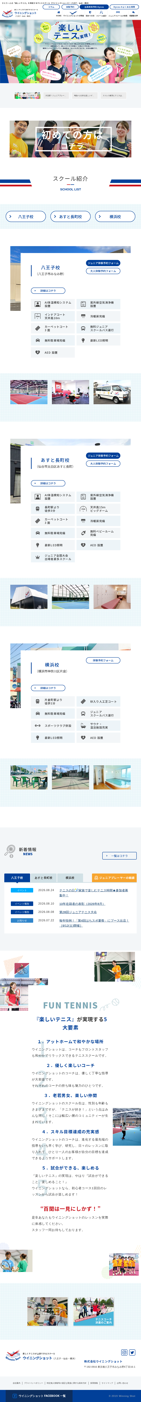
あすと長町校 (70, 216)
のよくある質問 (124, 6)
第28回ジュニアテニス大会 (78, 912)
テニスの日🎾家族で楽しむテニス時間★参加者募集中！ (93, 893)
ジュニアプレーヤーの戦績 (117, 878)
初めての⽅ (90, 15)
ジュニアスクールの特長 (118, 16)
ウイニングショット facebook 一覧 (42, 1396)
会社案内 (16, 1383)
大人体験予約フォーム (103, 271)
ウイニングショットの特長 (73, 15)
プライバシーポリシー (33, 1383)
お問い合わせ (122, 1383)
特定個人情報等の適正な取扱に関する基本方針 (66, 1383)
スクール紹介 (101, 16)
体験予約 (70, 6)
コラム (51, 6)
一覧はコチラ (119, 856)
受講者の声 (133, 15)
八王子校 (25, 216)
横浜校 (115, 216)
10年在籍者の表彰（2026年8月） (82, 904)
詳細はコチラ (48, 290)
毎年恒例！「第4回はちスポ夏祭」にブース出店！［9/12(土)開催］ (94, 923)
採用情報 (94, 1383)
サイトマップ (107, 1383)
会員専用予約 (94, 6)
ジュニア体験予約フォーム (103, 263)
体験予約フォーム (103, 660)
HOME (58, 15)
